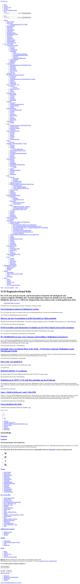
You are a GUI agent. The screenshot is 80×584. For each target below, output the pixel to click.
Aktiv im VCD (7, 7)
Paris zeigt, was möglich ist (11, 362)
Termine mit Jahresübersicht (17, 104)
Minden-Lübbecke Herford (13, 195)
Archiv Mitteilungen (18, 149)
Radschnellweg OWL (18, 199)
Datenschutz (13, 61)
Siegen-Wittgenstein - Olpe (13, 254)
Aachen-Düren (10, 63)
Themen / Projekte (14, 223)
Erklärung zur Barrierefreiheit (11, 577)
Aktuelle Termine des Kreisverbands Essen (20, 125)
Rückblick (15, 180)
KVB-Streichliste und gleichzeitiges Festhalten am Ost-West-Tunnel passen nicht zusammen (37, 328)
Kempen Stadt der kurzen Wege (18, 150)
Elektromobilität (11, 26)
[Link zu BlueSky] (5, 454)
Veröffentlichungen (14, 139)
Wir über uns (13, 76)
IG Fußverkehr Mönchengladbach (18, 153)
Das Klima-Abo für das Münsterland (22, 230)
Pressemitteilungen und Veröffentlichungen (20, 65)
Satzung (15, 87)
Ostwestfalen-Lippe (12, 245)
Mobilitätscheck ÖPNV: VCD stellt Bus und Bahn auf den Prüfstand (28, 380)
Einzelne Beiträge (17, 185)
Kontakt (6, 6)
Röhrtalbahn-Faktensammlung (17, 164)
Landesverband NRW (12, 45)
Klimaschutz (10, 28)
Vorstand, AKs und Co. (16, 182)
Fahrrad (12, 168)
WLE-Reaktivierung (18, 229)
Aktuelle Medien (14, 59)
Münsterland (10, 220)
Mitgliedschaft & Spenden (16, 238)
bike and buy (13, 261)
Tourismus (9, 37)
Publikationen (10, 272)
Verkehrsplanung (11, 40)
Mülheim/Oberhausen (12, 217)
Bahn (11, 205)
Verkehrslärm (10, 38)
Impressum (12, 82)
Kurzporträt (16, 178)
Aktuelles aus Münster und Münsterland (20, 222)
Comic (11, 90)
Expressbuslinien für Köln (11, 404)
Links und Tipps (14, 189)
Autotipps (12, 210)
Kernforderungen (17, 181)
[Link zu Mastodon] (5, 458)
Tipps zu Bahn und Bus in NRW (15, 273)
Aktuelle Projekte (14, 126)
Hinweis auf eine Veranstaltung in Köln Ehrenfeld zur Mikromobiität (28, 318)
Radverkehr (10, 35)
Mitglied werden (11, 266)
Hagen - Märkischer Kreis (13, 131)
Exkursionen (13, 166)
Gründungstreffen (14, 105)
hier (9, 447)
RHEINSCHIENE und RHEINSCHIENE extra (22, 184)
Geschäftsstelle (13, 49)
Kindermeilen (13, 250)
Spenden (9, 269)
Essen (8, 124)
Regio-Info (12, 152)
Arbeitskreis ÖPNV (15, 89)
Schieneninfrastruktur (15, 170)
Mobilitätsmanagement (12, 34)
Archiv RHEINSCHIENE (19, 187)
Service (12, 117)
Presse (5, 4)
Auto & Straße (10, 21)
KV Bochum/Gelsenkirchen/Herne (15, 75)
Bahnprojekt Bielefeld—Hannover (21, 206)
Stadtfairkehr (13, 94)
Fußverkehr (10, 27)
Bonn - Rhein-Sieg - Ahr (13, 84)
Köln (8, 175)
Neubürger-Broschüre (18, 233)
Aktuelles (12, 147)
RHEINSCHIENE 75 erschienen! (14, 371)
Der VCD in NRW (8, 44)
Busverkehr (13, 201)
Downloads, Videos (15, 248)
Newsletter (12, 77)
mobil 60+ (15, 56)
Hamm (8, 140)
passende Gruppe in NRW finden (48, 561)
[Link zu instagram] (5, 466)
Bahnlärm (12, 62)
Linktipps (12, 136)
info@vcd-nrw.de (5, 573)
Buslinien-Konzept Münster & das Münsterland (24, 224)
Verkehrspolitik (10, 41)
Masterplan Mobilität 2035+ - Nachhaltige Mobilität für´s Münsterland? (30, 227)
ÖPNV (15, 52)
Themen (6, 20)
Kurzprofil (12, 103)
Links (8, 275)
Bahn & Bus (10, 23)
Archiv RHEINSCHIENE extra (21, 188)
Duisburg (9, 101)
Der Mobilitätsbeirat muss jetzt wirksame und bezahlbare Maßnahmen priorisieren (34, 337)
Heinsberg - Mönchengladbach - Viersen (17, 143)
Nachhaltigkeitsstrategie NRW (20, 55)
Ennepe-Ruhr (10, 121)
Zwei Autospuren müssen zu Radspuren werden (20, 309)
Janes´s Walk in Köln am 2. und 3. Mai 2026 (18, 392)
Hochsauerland (10, 159)
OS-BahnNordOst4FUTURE (20, 208)
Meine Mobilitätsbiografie (19, 58)
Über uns (12, 47)
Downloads (10, 276)
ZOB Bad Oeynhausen (19, 202)
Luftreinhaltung (11, 30)
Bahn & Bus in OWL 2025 (19, 209)
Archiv (15, 167)
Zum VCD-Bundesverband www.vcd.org (11, 582)
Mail (50, 449)
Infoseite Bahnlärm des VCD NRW (19, 24)
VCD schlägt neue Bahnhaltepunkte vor (23, 231)
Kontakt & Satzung (15, 128)
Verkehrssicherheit (11, 42)
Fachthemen (13, 51)
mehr (61, 312)
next (5, 418)
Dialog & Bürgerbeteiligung (20, 54)
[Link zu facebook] (5, 462)
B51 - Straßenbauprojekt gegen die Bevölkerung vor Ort (27, 226)
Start (2, 287)
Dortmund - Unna (11, 93)
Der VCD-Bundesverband (10, 10)
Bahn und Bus (13, 115)
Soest (8, 257)
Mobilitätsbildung (11, 33)
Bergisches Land (11, 73)
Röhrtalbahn (13, 163)
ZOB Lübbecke (17, 203)
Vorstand (12, 48)
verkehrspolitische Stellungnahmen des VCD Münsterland (24, 234)
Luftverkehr (10, 31)
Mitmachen (9, 268)
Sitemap (6, 580)
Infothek (6, 271)
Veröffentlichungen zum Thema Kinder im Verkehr (22, 79)
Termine (6, 9)
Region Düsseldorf (11, 108)
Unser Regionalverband (16, 110)
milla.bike (15, 198)
